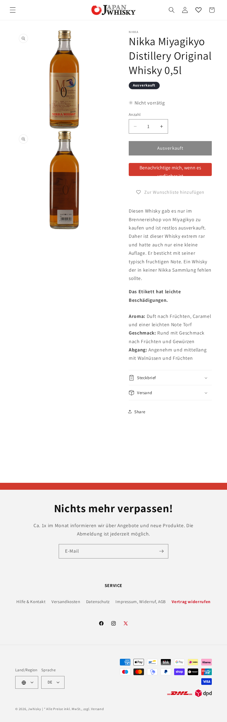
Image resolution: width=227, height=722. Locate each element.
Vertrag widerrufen (191, 601)
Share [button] (139, 411)
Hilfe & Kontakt (31, 601)
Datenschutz (98, 601)
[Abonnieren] (161, 551)
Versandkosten (65, 601)
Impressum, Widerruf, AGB (140, 601)
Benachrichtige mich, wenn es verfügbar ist (170, 170)
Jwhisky (34, 709)
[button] (12, 10)
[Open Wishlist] (198, 10)
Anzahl (135, 114)
